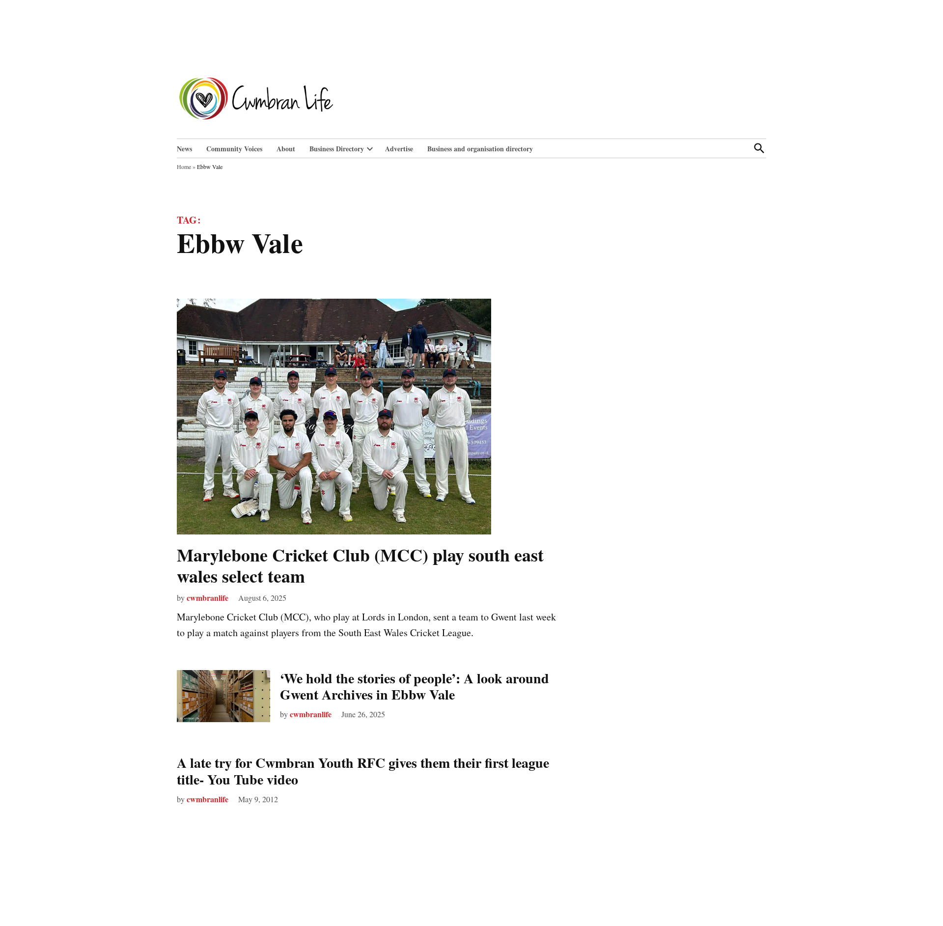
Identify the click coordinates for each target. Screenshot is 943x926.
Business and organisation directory (480, 148)
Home (184, 166)
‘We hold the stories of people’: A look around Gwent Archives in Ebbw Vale (414, 686)
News (184, 148)
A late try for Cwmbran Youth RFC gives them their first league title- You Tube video (363, 771)
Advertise (399, 148)
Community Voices (234, 148)
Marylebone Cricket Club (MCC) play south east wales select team (360, 565)
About (286, 148)
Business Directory (336, 148)
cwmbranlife (207, 597)
